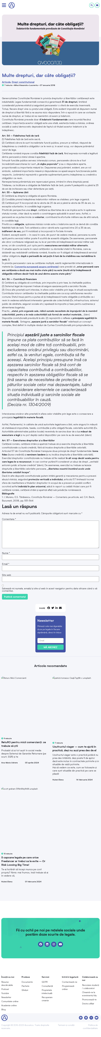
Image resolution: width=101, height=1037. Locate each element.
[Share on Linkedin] (56, 608)
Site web (6, 575)
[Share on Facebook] (48, 608)
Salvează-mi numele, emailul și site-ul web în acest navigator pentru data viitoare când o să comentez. (49, 589)
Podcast (5, 989)
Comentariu (9, 519)
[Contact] (97, 5)
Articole (6, 82)
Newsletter (6, 997)
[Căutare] (91, 5)
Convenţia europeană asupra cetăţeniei (36, 266)
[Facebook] (40, 944)
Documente (27, 982)
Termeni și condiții (66, 1025)
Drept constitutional (23, 82)
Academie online (9, 1005)
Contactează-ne (69, 982)
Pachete (25, 986)
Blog (3, 1009)
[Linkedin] (47, 944)
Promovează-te (89, 999)
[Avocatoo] (12, 5)
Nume (6, 553)
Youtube (5, 993)
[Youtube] (60, 944)
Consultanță (47, 986)
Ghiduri (25, 990)
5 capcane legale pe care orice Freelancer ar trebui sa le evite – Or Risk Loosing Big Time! (23, 861)
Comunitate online (9, 1001)
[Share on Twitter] (52, 608)
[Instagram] (53, 944)
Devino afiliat (88, 1003)
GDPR (45, 982)
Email (5, 564)
